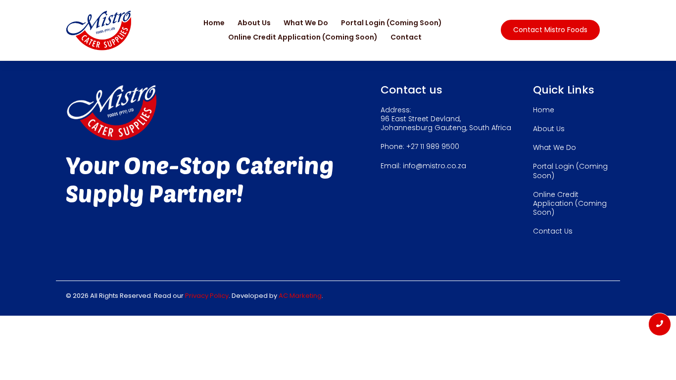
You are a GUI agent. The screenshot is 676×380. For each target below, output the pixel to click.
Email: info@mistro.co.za (423, 166)
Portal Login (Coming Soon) (391, 23)
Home (214, 23)
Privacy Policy (207, 295)
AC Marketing (300, 295)
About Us (254, 23)
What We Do (306, 23)
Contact (406, 37)
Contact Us (553, 231)
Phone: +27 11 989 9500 (420, 146)
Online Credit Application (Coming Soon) (303, 37)
